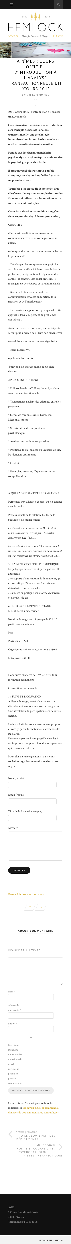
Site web (12, 1023)
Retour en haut (49, 1240)
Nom (11, 991)
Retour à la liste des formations (26, 894)
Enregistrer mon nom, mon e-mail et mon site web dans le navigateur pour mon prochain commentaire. (15, 1064)
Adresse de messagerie (14, 1008)
